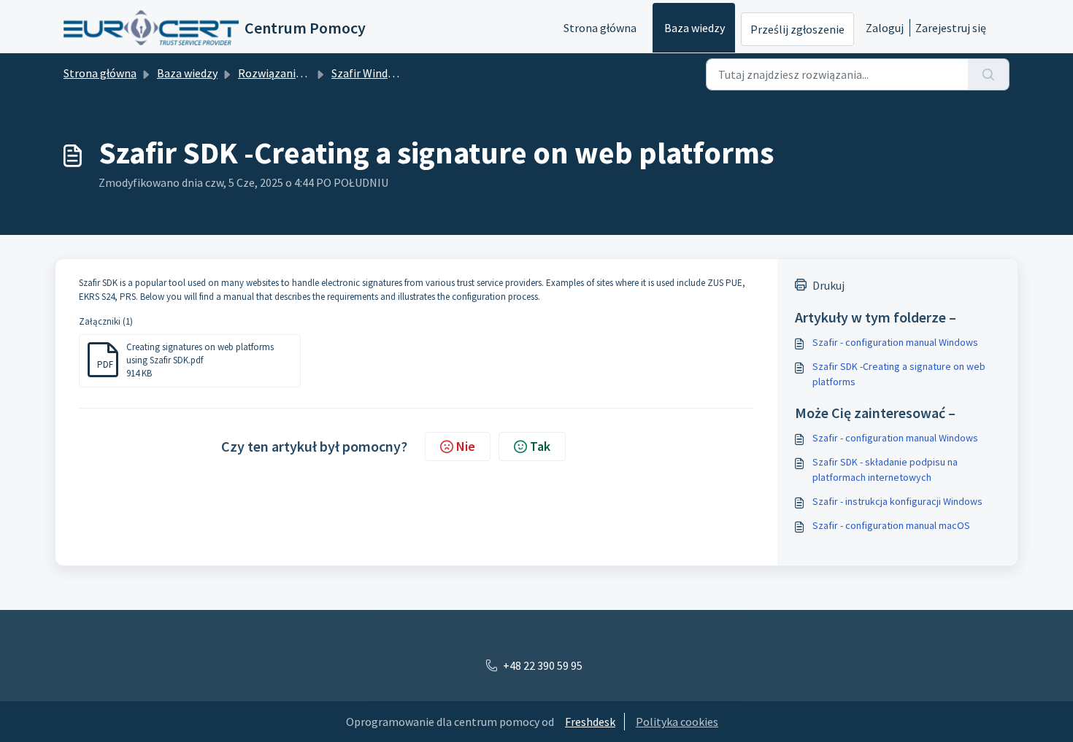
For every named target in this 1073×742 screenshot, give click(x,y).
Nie (465, 446)
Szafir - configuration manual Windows (895, 342)
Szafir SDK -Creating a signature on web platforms (898, 374)
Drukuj (828, 285)
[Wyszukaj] (988, 74)
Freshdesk (590, 721)
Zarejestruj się (950, 27)
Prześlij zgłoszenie (797, 29)
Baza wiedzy (694, 27)
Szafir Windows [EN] (381, 73)
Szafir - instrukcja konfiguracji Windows (897, 501)
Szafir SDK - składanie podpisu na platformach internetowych (885, 469)
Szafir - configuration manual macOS (891, 525)
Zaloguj (885, 27)
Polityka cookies (677, 721)
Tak (540, 446)
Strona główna (600, 27)
